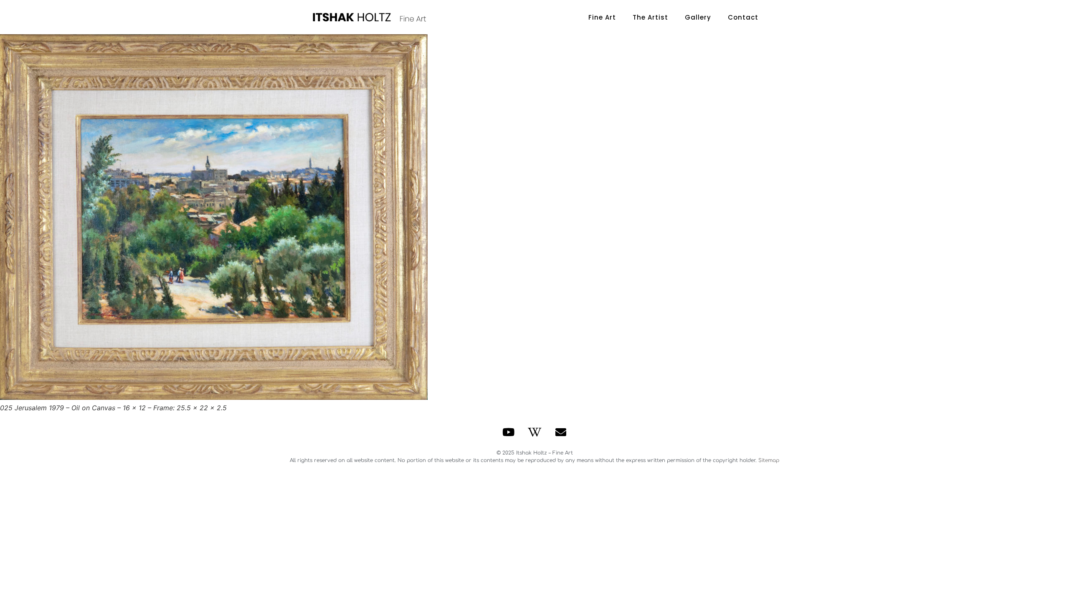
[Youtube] (508, 432)
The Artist (650, 17)
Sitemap (768, 460)
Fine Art (602, 17)
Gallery (698, 17)
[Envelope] (561, 432)
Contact (743, 17)
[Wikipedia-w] (534, 432)
